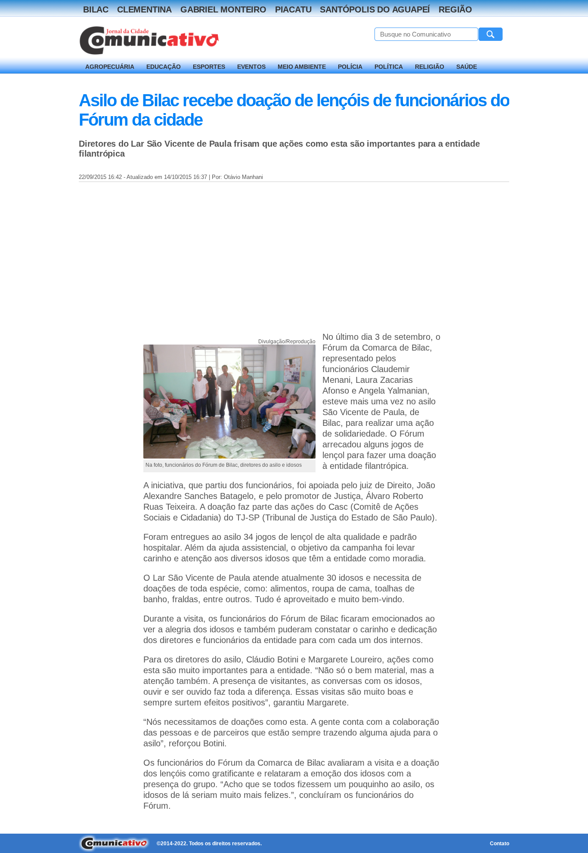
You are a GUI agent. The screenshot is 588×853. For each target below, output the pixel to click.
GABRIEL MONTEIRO (223, 9)
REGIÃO (455, 9)
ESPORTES (209, 66)
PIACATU (293, 9)
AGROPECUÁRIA (109, 66)
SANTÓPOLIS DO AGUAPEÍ (375, 9)
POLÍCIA (350, 66)
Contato (499, 844)
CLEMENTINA (144, 9)
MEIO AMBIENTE (302, 66)
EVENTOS (251, 66)
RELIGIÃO (429, 66)
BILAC (95, 9)
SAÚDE (466, 66)
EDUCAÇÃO (163, 66)
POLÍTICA (388, 66)
